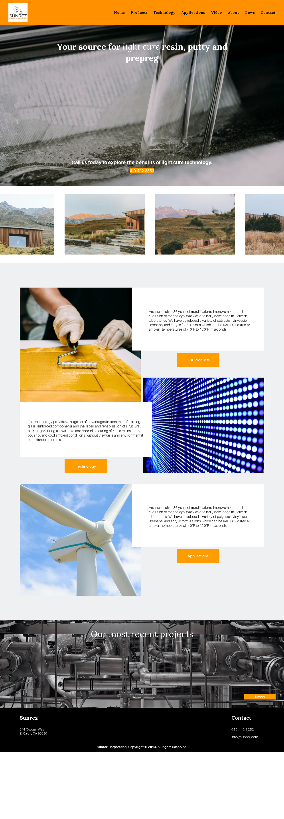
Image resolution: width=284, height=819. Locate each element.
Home (119, 12)
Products (139, 12)
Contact (268, 12)
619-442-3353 (142, 170)
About (233, 12)
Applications (193, 12)
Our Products (198, 360)
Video (216, 12)
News (250, 12)
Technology (164, 12)
